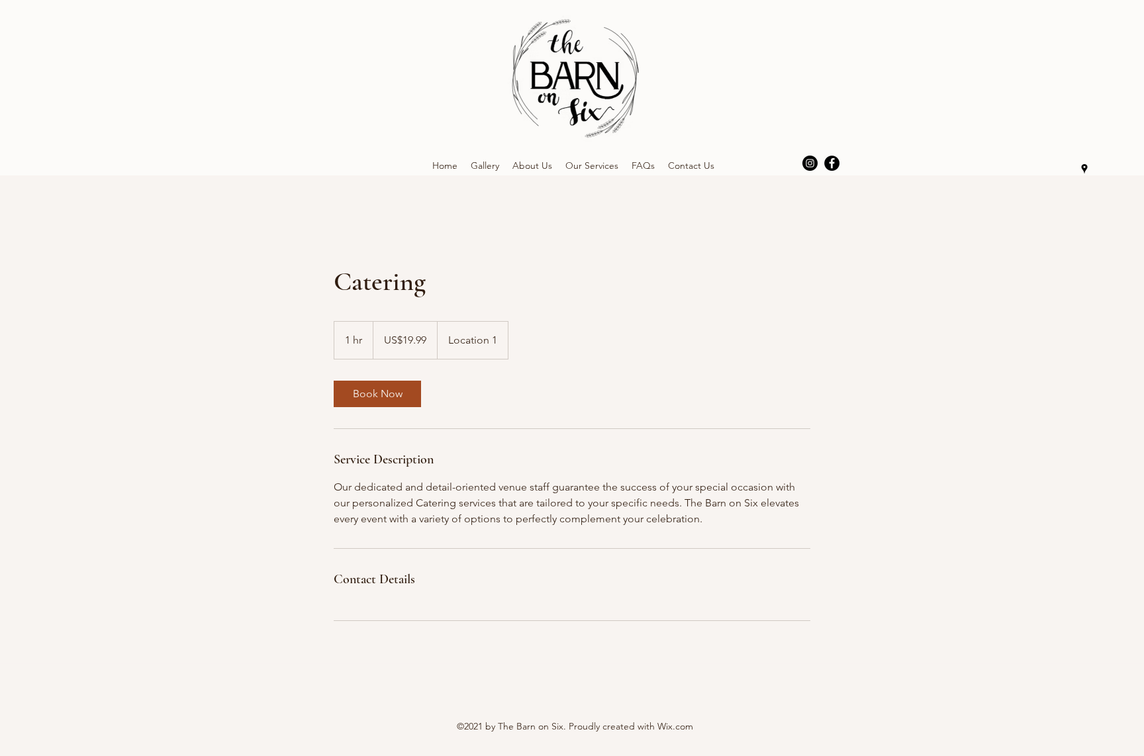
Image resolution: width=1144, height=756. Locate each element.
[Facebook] (831, 163)
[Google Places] (1084, 168)
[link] (377, 394)
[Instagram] (810, 163)
